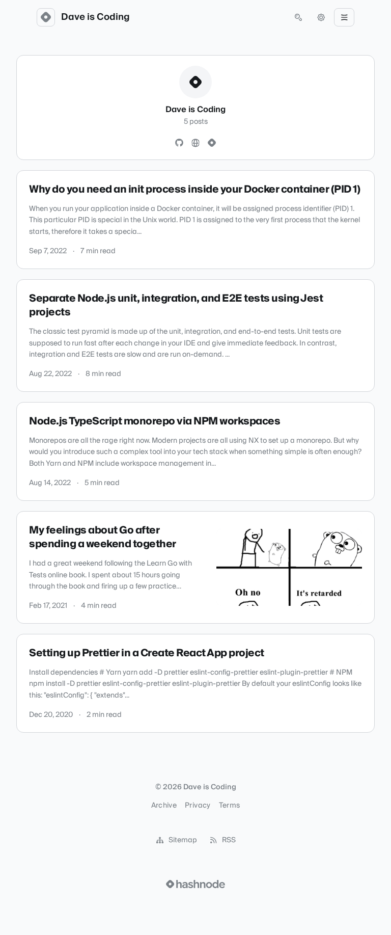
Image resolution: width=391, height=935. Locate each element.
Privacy (197, 805)
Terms (229, 805)
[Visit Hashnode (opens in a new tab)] (195, 884)
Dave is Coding (95, 17)
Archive (164, 805)
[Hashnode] (212, 143)
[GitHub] (179, 143)
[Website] (195, 143)
